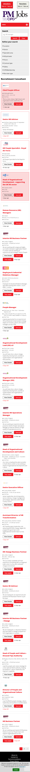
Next (27, 748)
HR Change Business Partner (15, 552)
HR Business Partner (11, 721)
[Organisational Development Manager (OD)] (6, 373)
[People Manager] (6, 303)
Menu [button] (4, 24)
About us (14, 755)
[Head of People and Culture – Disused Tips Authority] (6, 649)
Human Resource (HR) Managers (12, 211)
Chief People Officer (11, 90)
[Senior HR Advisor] (6, 115)
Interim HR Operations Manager (12, 414)
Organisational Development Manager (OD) (15, 379)
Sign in (4, 6)
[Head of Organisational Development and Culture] (6, 445)
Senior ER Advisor (10, 586)
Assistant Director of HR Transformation (13, 516)
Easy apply (8, 259)
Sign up (10, 6)
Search (15, 38)
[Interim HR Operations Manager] (6, 408)
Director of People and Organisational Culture (12, 691)
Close (16, 769)
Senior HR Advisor (10, 119)
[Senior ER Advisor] (6, 581)
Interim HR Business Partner (15, 238)
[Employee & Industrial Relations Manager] (6, 268)
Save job (18, 104)
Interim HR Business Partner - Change (15, 619)
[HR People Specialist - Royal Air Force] (6, 144)
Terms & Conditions (14, 759)
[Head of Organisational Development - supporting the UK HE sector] (6, 175)
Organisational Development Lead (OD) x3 (15, 344)
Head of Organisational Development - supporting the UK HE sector (14, 182)
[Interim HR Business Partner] (6, 234)
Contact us (14, 757)
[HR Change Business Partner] (6, 547)
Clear (23, 38)
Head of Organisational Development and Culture (13, 450)
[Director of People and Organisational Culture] (6, 685)
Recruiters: (23, 4)
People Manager (9, 307)
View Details (8, 104)
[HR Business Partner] (6, 717)
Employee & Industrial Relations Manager (12, 273)
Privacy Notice (14, 761)
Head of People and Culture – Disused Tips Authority (15, 654)
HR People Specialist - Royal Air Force (14, 149)
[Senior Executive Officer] (6, 483)
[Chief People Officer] (6, 86)
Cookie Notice (22, 766)
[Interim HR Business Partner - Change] (6, 614)
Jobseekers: (7, 4)
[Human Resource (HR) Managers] (6, 206)
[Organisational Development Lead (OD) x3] (6, 338)
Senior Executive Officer (13, 487)
